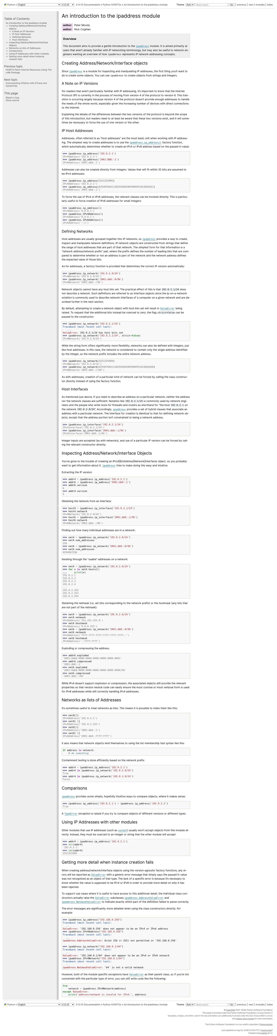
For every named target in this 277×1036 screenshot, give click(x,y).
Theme (180, 4)
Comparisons (15, 50)
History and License (245, 1018)
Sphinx (264, 1033)
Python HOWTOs (112, 4)
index (270, 4)
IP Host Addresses (21, 34)
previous (241, 4)
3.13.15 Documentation (88, 4)
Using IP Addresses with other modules (29, 53)
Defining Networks (21, 37)
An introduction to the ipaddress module (145, 4)
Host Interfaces (20, 39)
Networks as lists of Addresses (25, 48)
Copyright (230, 1010)
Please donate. (266, 1024)
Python (11, 4)
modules (260, 4)
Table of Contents (17, 19)
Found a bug (266, 1030)
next (251, 4)
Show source (12, 100)
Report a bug (12, 97)
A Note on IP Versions (23, 31)
